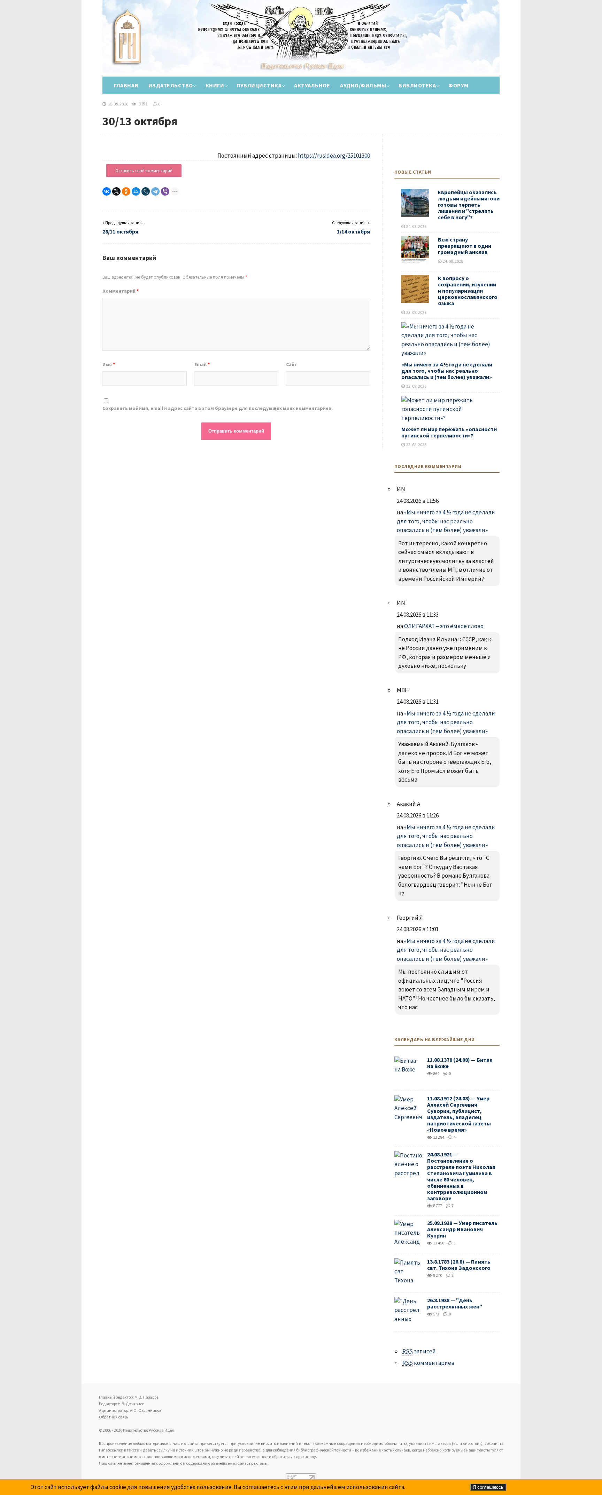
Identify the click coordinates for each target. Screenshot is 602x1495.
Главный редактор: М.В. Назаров (129, 1397)
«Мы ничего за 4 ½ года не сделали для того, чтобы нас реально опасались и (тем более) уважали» (446, 370)
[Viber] (165, 191)
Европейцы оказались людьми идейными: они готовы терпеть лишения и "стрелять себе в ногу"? (469, 205)
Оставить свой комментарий (143, 171)
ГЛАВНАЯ (126, 85)
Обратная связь (113, 1416)
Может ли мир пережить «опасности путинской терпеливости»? (449, 432)
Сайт (291, 364)
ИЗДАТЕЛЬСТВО (170, 85)
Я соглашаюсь (488, 1487)
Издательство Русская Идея (131, 47)
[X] (116, 191)
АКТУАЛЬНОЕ (312, 85)
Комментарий (120, 291)
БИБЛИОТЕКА (417, 85)
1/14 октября (353, 231)
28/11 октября (120, 231)
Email (202, 364)
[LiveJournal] (145, 191)
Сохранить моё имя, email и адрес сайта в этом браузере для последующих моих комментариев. (217, 408)
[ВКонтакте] (106, 191)
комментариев (428, 1363)
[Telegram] (155, 191)
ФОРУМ (458, 85)
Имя (108, 364)
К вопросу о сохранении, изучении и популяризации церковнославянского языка (467, 291)
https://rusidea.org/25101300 (334, 155)
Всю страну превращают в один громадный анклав (464, 245)
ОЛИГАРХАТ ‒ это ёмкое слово (444, 626)
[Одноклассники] (126, 191)
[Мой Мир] (136, 191)
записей (419, 1351)
